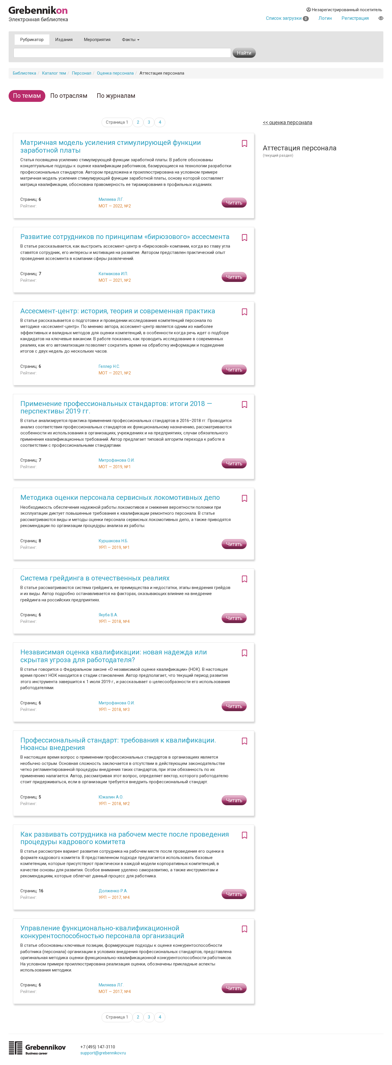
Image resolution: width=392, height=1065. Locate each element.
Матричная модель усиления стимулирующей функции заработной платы (110, 146)
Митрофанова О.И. (117, 460)
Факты (129, 39)
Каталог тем (54, 73)
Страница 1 (117, 122)
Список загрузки (286, 18)
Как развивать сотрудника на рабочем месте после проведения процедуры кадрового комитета (124, 838)
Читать (234, 203)
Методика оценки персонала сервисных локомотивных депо (120, 497)
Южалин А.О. (111, 797)
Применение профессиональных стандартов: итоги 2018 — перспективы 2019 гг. (116, 407)
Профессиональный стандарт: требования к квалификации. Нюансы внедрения (118, 744)
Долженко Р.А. (113, 891)
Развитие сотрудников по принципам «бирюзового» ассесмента (125, 237)
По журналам (116, 95)
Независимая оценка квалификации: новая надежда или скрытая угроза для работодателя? (113, 656)
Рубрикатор (32, 39)
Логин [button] (325, 18)
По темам (27, 95)
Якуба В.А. (108, 615)
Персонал (81, 73)
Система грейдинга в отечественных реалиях (95, 578)
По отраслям (69, 95)
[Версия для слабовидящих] (381, 18)
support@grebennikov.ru (103, 1053)
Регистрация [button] (355, 18)
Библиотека (24, 73)
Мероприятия (97, 39)
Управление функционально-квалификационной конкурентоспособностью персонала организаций (102, 932)
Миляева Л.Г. (111, 199)
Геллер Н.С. (109, 366)
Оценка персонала (115, 73)
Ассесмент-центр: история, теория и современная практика (117, 311)
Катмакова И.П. (113, 273)
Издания (64, 39)
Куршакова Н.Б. (113, 541)
